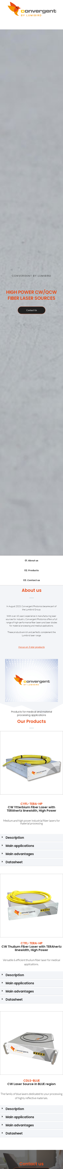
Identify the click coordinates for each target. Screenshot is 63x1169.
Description (15, 837)
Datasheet (14, 862)
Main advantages (20, 854)
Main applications (20, 846)
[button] (3, 763)
